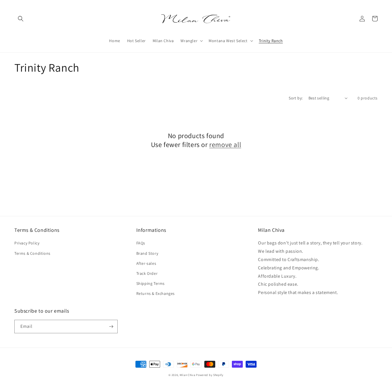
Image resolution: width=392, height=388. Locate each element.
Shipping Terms (150, 283)
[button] (20, 18)
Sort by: (295, 98)
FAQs (140, 243)
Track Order (147, 273)
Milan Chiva (187, 375)
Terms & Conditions (32, 253)
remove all (225, 144)
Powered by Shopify (210, 375)
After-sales (146, 263)
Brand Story (147, 253)
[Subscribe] (111, 326)
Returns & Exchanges (155, 293)
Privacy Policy (26, 243)
